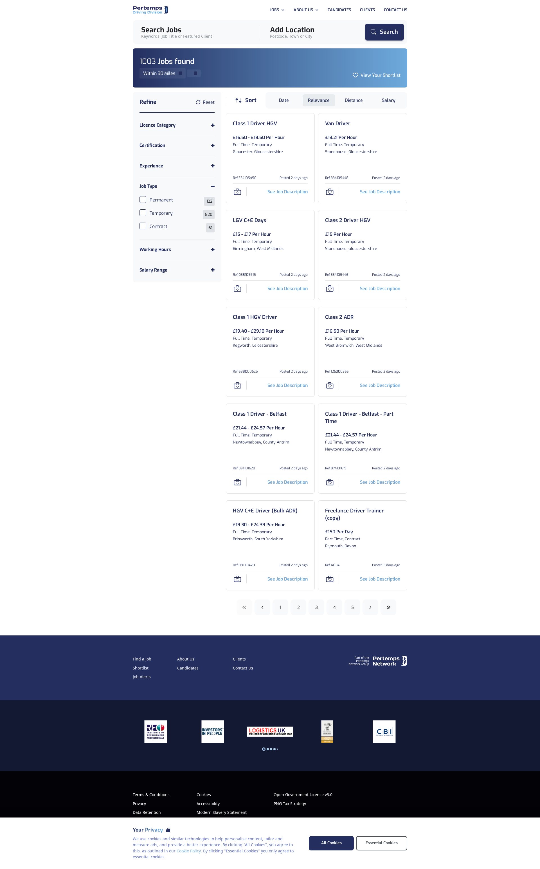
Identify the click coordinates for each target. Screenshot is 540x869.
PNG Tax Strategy (290, 803)
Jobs (274, 10)
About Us (303, 10)
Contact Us (395, 10)
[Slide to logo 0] (264, 749)
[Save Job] (237, 191)
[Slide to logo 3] (274, 749)
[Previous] (262, 607)
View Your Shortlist (380, 75)
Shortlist (140, 668)
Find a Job (142, 659)
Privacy (139, 803)
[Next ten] (388, 607)
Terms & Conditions (151, 794)
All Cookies (331, 843)
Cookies (204, 794)
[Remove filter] (194, 73)
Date (284, 100)
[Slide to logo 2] (271, 749)
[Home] (150, 10)
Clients (367, 10)
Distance (354, 100)
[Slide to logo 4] (277, 749)
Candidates (339, 10)
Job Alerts (142, 676)
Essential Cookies (382, 843)
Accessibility (208, 803)
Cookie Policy (189, 851)
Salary (388, 100)
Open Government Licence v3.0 (303, 794)
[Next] (370, 607)
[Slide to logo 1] (268, 749)
